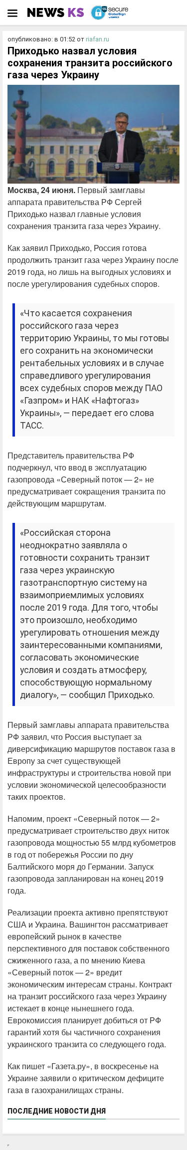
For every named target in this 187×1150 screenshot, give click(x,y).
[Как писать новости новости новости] (56, 12)
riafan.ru (97, 39)
